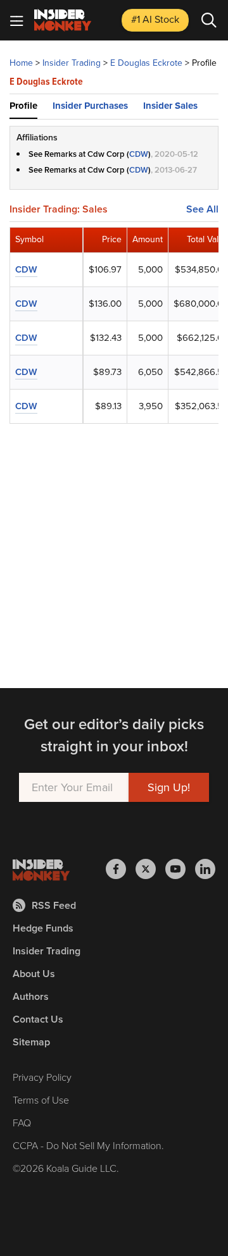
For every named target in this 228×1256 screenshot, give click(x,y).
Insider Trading (71, 63)
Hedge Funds (43, 928)
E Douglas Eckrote (146, 63)
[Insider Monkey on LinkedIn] (205, 869)
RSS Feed (54, 905)
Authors (31, 996)
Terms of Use (41, 1100)
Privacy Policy (42, 1077)
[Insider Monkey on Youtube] (180, 869)
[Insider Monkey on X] (150, 869)
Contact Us (38, 1019)
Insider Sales (170, 106)
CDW (138, 154)
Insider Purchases (90, 106)
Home (21, 63)
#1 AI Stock (155, 19)
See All (202, 209)
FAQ (22, 1123)
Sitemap (31, 1042)
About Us (34, 973)
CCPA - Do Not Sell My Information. (88, 1145)
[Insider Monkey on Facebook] (121, 869)
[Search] (209, 20)
